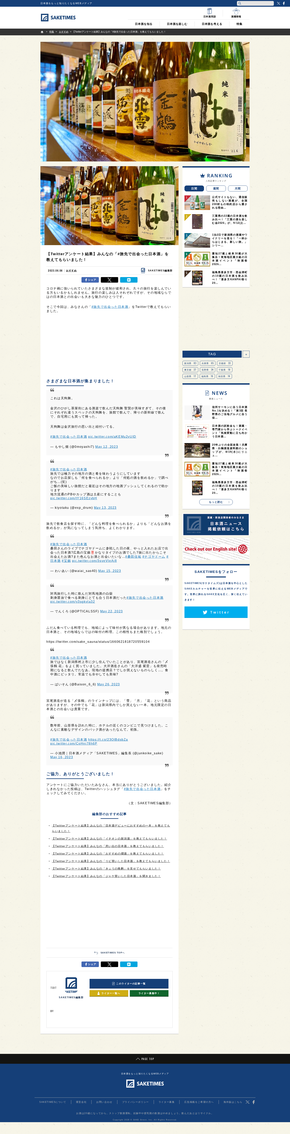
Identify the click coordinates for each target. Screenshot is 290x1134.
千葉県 (225, 369)
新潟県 (190, 363)
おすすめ (71, 270)
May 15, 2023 (109, 571)
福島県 (207, 376)
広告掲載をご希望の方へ (199, 1102)
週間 (216, 188)
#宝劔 (66, 560)
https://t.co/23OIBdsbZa (108, 739)
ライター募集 (167, 1102)
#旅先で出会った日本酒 (110, 306)
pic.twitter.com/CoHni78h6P (73, 743)
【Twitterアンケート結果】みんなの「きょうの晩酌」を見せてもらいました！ (106, 868)
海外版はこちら (233, 1102)
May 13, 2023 (105, 507)
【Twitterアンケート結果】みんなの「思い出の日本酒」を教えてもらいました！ (108, 846)
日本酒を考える (212, 23)
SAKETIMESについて (52, 1102)
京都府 (225, 363)
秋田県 (224, 376)
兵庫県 (208, 363)
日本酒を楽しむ (177, 23)
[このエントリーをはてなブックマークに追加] (129, 280)
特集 (239, 23)
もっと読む (216, 501)
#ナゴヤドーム (153, 556)
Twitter (278, 3)
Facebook (283, 3)
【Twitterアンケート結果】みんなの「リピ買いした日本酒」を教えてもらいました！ (111, 861)
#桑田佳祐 (133, 556)
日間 (194, 188)
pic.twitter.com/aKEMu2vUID (112, 436)
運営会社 (81, 1102)
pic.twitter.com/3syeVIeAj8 (94, 560)
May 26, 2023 (108, 684)
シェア (92, 279)
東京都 (190, 369)
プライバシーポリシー (135, 1102)
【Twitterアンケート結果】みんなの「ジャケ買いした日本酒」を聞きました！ (106, 876)
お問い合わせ (104, 1102)
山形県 (190, 376)
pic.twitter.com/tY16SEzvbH (73, 498)
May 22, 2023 (111, 611)
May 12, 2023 (106, 446)
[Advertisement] (109, 346)
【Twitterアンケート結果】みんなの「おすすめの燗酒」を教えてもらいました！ (108, 853)
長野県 (208, 369)
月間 (238, 188)
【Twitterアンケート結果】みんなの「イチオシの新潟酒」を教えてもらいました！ (109, 838)
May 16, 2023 (61, 757)
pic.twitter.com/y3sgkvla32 (72, 601)
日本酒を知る (143, 23)
